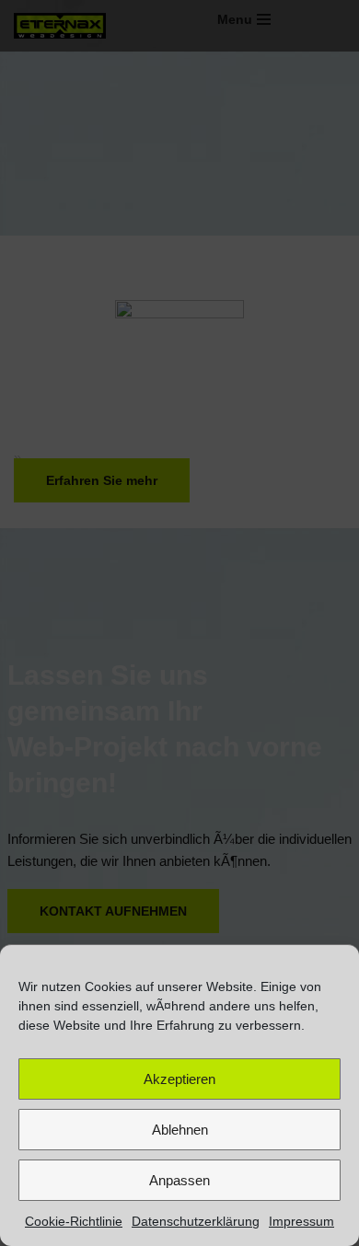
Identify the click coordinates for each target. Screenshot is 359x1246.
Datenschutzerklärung (196, 1221)
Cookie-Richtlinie (73, 1221)
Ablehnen (180, 1129)
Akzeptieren (179, 1079)
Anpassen (179, 1180)
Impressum (301, 1221)
